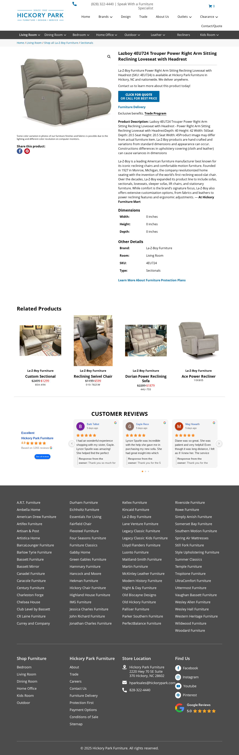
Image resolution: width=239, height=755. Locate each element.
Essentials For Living (85, 517)
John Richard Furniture (87, 616)
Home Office (105, 35)
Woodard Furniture (190, 630)
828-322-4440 (139, 690)
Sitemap (76, 724)
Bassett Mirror (28, 566)
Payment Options (83, 710)
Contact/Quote (211, 26)
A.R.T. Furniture (28, 502)
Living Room (28, 35)
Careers (76, 681)
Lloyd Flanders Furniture (141, 545)
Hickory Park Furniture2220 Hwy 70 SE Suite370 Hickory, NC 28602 (146, 671)
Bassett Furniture (30, 559)
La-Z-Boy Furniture (40, 370)
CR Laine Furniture (31, 616)
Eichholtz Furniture (84, 510)
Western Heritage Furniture (196, 616)
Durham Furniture (84, 502)
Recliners (183, 35)
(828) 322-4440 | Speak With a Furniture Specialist (122, 6)
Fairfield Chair (80, 524)
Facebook (190, 668)
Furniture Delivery (131, 107)
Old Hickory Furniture (139, 602)
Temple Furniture (188, 566)
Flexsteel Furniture (84, 531)
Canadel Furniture (31, 573)
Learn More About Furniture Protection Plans (152, 280)
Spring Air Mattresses (192, 538)
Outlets (183, 17)
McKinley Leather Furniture (143, 573)
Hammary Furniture (85, 566)
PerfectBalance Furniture (141, 623)
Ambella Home (28, 510)
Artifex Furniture (29, 524)
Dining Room (53, 35)
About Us (162, 17)
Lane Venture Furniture (140, 524)
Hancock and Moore (85, 573)
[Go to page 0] (142, 471)
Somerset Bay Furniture (193, 524)
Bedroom (79, 35)
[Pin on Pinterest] (27, 151)
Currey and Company (33, 623)
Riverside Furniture (190, 502)
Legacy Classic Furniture (141, 531)
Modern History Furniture (142, 581)
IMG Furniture (80, 602)
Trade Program (155, 113)
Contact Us (78, 688)
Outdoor (131, 35)
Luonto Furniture (135, 552)
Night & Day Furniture (139, 588)
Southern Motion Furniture (196, 531)
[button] (109, 56)
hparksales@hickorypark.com (152, 683)
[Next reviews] (219, 443)
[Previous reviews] (72, 443)
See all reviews (42, 457)
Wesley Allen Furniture (192, 602)
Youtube (189, 686)
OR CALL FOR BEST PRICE (139, 96)
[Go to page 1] (145, 471)
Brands (104, 17)
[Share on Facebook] (19, 151)
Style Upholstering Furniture (197, 552)
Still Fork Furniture (189, 545)
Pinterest (190, 695)
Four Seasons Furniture (88, 538)
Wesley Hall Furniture (192, 609)
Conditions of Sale (84, 717)
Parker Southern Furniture (142, 616)
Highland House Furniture (90, 595)
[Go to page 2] (148, 471)
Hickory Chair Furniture (88, 588)
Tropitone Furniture (190, 573)
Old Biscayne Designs (139, 595)
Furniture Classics (83, 545)
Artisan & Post (28, 531)
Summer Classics (188, 559)
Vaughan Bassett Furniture (196, 595)
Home (85, 17)
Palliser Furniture (135, 609)
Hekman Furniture (84, 581)
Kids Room (207, 35)
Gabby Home (80, 552)
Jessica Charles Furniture (89, 609)
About (74, 667)
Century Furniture (30, 588)
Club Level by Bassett (33, 609)
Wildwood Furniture (190, 623)
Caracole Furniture (31, 581)
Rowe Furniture (187, 510)
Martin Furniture (135, 566)
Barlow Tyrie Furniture (34, 552)
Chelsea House (28, 602)
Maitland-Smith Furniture (142, 559)
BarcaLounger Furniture (35, 545)
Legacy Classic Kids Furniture (145, 538)
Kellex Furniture (134, 502)
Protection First (82, 703)
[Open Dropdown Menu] (111, 17)
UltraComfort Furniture (193, 581)
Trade (143, 17)
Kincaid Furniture (135, 510)
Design (126, 17)
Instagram (191, 677)
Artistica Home (28, 538)
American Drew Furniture (36, 517)
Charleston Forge (30, 595)
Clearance (207, 17)
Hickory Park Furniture (37, 438)
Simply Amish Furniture (193, 517)
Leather (156, 35)
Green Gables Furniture (88, 559)
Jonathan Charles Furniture (91, 623)
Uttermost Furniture (190, 588)
